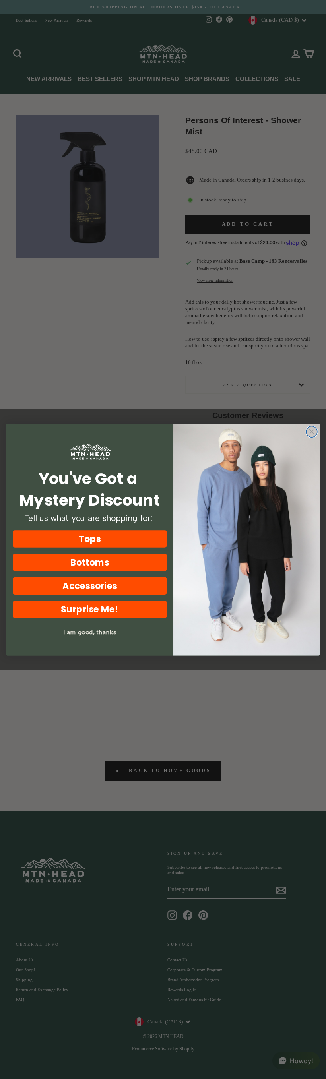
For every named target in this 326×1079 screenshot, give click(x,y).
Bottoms (90, 562)
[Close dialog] (311, 431)
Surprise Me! (89, 609)
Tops (90, 539)
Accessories (89, 585)
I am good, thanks (89, 632)
